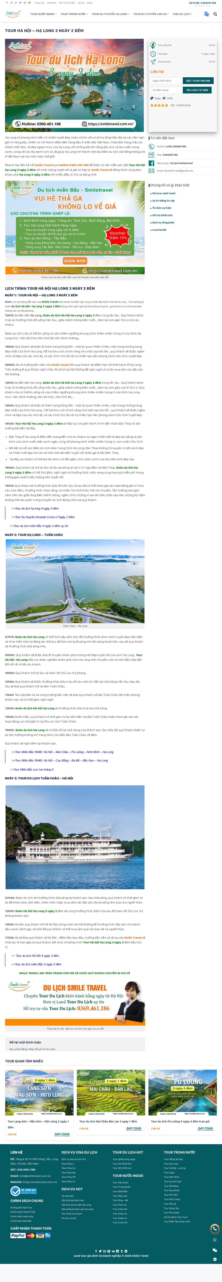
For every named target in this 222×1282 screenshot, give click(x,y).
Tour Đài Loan (120, 1195)
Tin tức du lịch (69, 1218)
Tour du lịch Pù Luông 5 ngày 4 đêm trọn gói (180, 1121)
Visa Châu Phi (69, 1177)
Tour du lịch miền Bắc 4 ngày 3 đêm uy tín (41, 526)
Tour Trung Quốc (121, 1186)
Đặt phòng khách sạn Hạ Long (77, 1209)
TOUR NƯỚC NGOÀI (42, 14)
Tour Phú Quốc (172, 1212)
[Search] (215, 14)
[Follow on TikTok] (16, 3)
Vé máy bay (68, 1195)
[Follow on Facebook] (7, 3)
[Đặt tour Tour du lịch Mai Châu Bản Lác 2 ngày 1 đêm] (134, 1128)
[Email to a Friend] (104, 1251)
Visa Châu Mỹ (69, 1172)
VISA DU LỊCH (181, 14)
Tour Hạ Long (171, 1163)
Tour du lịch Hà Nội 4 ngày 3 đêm (37, 955)
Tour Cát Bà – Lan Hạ (175, 1168)
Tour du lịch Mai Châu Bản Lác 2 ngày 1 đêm (108, 1121)
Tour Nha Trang (172, 1199)
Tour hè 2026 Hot (122, 1163)
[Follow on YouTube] (29, 3)
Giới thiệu (51, 3)
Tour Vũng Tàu (171, 1208)
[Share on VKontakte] (113, 1251)
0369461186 (170, 154)
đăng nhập (27, 1049)
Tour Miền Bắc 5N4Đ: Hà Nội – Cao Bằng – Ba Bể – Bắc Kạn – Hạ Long (62, 760)
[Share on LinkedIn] (117, 1251)
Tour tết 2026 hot (122, 1168)
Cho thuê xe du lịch (72, 1213)
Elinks (90, 3)
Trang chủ (40, 3)
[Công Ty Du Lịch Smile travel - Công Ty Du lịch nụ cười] (15, 14)
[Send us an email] (25, 3)
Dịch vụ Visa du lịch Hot (74, 1159)
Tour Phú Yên (171, 1194)
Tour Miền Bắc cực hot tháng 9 (33, 769)
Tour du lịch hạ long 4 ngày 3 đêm (37, 508)
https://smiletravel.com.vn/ (40, 1182)
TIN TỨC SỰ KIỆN (67, 3)
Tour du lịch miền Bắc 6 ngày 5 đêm (38, 964)
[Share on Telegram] (126, 1251)
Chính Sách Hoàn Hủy (21, 1216)
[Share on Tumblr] (121, 1251)
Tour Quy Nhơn (172, 1190)
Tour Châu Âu (120, 1213)
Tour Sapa (169, 1172)
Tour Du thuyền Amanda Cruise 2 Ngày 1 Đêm (45, 517)
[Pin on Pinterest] (108, 1251)
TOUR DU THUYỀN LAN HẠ (150, 14)
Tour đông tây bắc (173, 1159)
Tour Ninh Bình (172, 1177)
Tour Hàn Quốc (120, 1182)
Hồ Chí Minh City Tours (176, 1217)
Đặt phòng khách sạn (73, 1200)
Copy (157, 98)
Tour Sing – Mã (120, 1200)
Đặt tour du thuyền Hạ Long (76, 1204)
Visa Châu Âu (68, 1168)
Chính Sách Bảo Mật (20, 1221)
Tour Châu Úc (120, 1218)
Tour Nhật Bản (120, 1191)
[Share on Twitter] (100, 1251)
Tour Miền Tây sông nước (177, 1221)
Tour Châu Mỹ (120, 1209)
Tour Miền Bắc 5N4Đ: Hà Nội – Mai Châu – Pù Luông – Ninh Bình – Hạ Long (64, 752)
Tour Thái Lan (120, 1204)
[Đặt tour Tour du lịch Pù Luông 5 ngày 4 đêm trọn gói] (205, 1128)
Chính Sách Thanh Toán (22, 1211)
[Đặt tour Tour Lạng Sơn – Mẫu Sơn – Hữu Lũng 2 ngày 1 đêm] (62, 1134)
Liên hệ (81, 3)
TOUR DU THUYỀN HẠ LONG (109, 14)
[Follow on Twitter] (20, 3)
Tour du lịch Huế (172, 1181)
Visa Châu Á (68, 1163)
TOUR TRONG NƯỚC (73, 14)
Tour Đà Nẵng (171, 1186)
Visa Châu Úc (68, 1181)
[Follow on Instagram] (12, 3)
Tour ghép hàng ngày (124, 1159)
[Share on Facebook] (96, 1251)
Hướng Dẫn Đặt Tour (21, 1207)
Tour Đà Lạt (170, 1203)
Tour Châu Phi (120, 1222)
